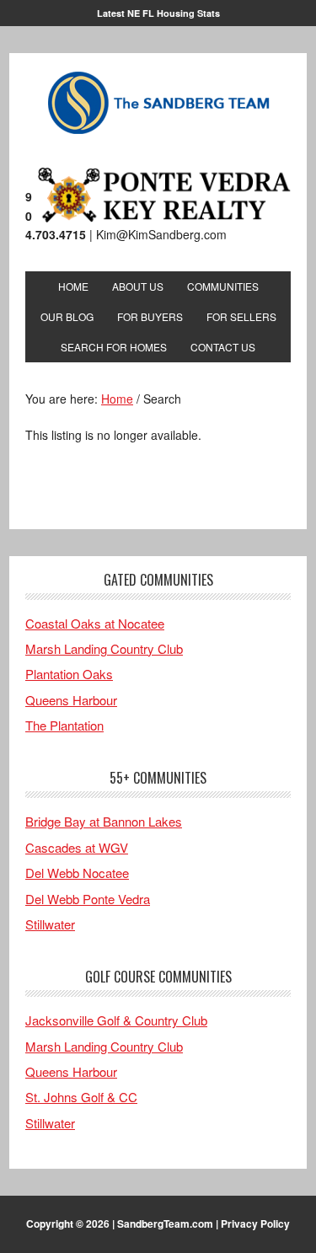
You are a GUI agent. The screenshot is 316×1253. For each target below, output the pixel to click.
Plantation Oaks (69, 674)
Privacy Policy (255, 1223)
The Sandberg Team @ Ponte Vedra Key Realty (158, 103)
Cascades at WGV (76, 847)
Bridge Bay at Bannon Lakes (103, 821)
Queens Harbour (71, 700)
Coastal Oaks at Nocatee (94, 623)
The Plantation (64, 725)
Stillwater (50, 924)
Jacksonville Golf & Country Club (116, 1020)
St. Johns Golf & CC (81, 1097)
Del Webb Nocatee (77, 872)
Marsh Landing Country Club (104, 648)
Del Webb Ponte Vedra (87, 899)
